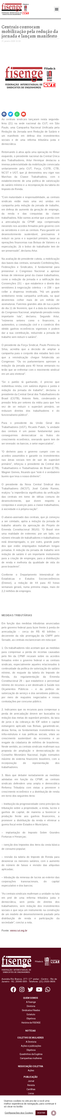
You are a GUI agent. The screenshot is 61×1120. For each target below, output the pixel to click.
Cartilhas (31, 1089)
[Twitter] (30, 989)
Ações (30, 1070)
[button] (56, 9)
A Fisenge (30, 1002)
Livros (31, 1093)
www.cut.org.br (18, 930)
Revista (31, 1085)
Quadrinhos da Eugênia (30, 1054)
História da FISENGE (30, 1022)
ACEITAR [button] (41, 1113)
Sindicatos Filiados (30, 1010)
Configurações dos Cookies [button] (19, 1112)
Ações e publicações (30, 1046)
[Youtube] (39, 989)
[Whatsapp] (47, 989)
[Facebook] (13, 989)
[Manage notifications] (53, 1113)
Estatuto (30, 1014)
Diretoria (30, 1006)
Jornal (31, 1081)
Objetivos (30, 1018)
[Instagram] (21, 989)
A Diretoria (30, 1042)
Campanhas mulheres (30, 1058)
